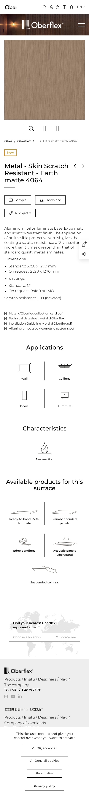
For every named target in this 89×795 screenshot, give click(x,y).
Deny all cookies (47, 761)
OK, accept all (47, 748)
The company (16, 685)
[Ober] (11, 7)
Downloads (35, 723)
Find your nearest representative (34, 625)
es (78, 20)
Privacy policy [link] (44, 786)
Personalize (44, 773)
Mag (63, 679)
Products (12, 679)
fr (78, 14)
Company (13, 723)
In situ (29, 679)
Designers (47, 679)
